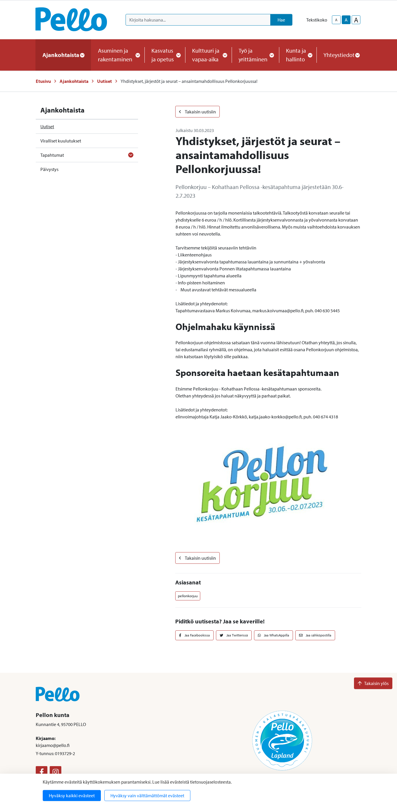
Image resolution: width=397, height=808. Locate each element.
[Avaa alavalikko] (130, 155)
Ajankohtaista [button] (60, 54)
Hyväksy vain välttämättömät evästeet (147, 795)
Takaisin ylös (376, 683)
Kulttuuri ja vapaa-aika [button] (205, 55)
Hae (281, 20)
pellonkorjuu (188, 595)
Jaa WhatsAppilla (276, 635)
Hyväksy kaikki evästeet (72, 795)
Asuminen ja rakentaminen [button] (115, 55)
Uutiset (104, 81)
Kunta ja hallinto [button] (296, 55)
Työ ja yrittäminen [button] (253, 55)
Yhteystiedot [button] (339, 54)
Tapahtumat (52, 155)
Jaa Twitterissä (237, 635)
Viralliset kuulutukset (60, 141)
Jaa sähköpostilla (318, 635)
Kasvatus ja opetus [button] (162, 55)
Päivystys (49, 169)
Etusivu (43, 81)
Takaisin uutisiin (200, 112)
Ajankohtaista (74, 81)
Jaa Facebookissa (197, 635)
